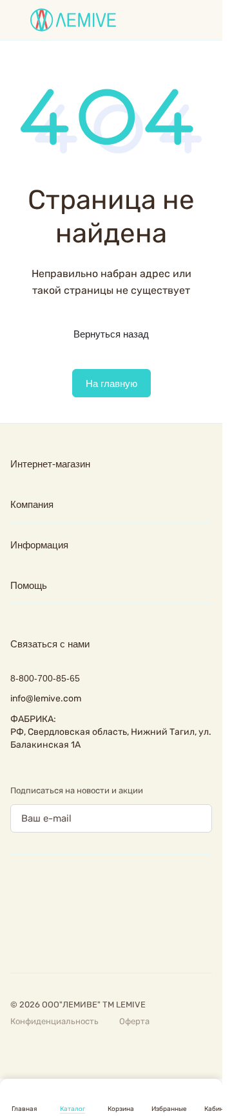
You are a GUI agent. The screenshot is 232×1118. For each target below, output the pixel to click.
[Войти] (183, 20)
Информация (39, 544)
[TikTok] (121, 939)
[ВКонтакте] (18, 939)
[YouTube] (95, 939)
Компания (31, 504)
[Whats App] (147, 939)
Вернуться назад (111, 334)
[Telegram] (69, 939)
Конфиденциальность (54, 1021)
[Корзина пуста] (205, 20)
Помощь (28, 585)
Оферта (134, 1021)
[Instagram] (44, 939)
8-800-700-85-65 (45, 678)
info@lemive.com (45, 698)
